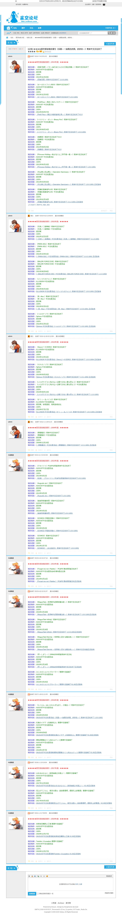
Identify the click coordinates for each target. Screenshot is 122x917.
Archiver (61, 903)
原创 (48, 205)
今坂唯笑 (11, 455)
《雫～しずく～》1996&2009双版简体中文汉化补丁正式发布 (59, 667)
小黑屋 (53, 903)
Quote (41, 876)
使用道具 (104, 211)
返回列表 (110, 44)
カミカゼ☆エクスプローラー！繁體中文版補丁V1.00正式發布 (59, 684)
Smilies (47, 876)
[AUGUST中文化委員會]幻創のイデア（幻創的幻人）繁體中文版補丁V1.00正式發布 (67, 735)
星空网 (68, 903)
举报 (111, 211)
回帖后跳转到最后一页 (46, 893)
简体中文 (39, 205)
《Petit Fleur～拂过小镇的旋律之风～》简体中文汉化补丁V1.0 (59, 114)
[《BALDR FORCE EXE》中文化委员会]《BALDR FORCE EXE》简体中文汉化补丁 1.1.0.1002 (71, 274)
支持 (40, 331)
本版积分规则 (109, 893)
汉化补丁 (33, 205)
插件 (23, 28)
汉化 (31, 28)
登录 (76, 884)
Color (32, 876)
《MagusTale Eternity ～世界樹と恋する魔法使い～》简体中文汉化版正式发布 (65, 649)
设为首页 (18, 4)
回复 (32, 211)
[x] (16, 1)
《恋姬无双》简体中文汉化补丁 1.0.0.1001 (52, 79)
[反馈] (94, 1)
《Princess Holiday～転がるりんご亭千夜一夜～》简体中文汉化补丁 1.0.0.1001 (66, 167)
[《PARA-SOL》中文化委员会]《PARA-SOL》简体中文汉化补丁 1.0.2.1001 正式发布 (67, 256)
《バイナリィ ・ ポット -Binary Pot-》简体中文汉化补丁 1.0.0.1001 (61, 132)
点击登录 (88, 4)
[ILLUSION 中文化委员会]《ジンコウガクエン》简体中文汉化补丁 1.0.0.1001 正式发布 (68, 291)
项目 (44, 205)
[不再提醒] (99, 1)
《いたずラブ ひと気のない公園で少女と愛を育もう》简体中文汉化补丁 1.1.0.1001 (67, 394)
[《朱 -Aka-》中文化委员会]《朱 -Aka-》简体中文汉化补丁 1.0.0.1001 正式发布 (65, 309)
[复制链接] (48, 52)
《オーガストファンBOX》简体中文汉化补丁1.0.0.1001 (57, 97)
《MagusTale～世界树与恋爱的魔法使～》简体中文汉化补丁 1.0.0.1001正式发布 (66, 614)
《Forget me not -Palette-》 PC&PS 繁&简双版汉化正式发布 (58, 581)
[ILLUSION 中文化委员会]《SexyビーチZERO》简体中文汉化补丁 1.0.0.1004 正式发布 (68, 359)
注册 (93, 4)
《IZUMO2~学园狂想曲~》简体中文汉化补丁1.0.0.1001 (57, 531)
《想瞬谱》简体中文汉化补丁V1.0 (48, 149)
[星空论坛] (22, 24)
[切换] (105, 1)
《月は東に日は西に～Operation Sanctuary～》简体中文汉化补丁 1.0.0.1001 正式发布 (68, 184)
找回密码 (98, 4)
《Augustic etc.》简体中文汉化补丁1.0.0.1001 (53, 496)
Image (35, 876)
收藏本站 (25, 4)
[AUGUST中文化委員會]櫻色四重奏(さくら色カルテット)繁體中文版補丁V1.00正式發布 (68, 752)
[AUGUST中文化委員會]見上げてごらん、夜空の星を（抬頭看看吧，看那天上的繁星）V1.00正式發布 (74, 803)
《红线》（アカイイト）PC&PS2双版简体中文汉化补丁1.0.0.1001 (61, 478)
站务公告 (29, 37)
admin (10, 56)
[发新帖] (12, 42)
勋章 (39, 28)
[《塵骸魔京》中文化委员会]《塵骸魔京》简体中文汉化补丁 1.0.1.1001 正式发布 (66, 445)
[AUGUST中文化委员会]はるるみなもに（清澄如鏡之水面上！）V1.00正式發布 (65, 786)
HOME (7, 37)
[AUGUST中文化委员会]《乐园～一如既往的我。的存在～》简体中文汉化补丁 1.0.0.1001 (69, 717)
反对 (49, 331)
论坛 (15, 28)
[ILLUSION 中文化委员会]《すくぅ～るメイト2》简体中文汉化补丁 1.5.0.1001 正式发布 (69, 412)
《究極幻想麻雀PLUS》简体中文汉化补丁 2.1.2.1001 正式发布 (59, 202)
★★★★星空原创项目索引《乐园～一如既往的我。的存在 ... (54, 37)
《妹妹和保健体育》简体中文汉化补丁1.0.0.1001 (54, 513)
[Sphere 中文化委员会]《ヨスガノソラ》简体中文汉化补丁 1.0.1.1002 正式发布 (66, 377)
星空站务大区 (20, 37)
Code (44, 876)
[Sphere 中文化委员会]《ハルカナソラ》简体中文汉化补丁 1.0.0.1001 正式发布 (66, 326)
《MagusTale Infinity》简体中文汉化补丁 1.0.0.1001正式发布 (59, 632)
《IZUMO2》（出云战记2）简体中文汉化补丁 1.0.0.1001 (57, 548)
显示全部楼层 (53, 56)
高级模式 (109, 876)
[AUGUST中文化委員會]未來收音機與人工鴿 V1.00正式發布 (58, 836)
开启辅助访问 (83, 4)
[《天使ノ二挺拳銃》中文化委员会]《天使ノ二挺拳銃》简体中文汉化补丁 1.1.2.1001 (67, 239)
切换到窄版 (104, 5)
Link (38, 876)
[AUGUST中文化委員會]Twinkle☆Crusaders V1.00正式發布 (58, 854)
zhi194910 (62, 33)
